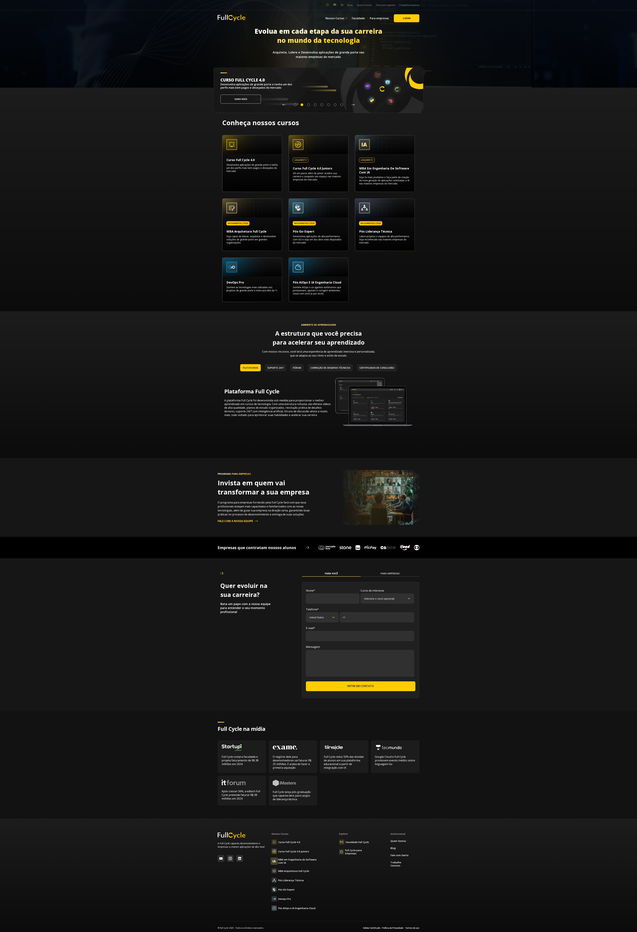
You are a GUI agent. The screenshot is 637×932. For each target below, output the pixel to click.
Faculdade (358, 18)
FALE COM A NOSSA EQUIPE (235, 521)
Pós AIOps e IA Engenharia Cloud (297, 908)
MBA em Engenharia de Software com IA (297, 861)
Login (406, 18)
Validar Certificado (371, 928)
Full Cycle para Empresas (353, 852)
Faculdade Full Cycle (357, 842)
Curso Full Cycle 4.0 (289, 842)
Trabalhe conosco (409, 5)
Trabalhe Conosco (395, 864)
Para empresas (379, 18)
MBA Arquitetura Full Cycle (293, 871)
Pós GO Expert (286, 889)
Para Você (331, 573)
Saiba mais (240, 99)
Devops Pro (284, 898)
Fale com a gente (385, 5)
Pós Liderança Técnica (291, 880)
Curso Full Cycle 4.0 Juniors (293, 851)
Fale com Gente (399, 855)
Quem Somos (364, 5)
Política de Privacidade (392, 928)
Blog (350, 5)
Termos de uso (412, 928)
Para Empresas (390, 573)
